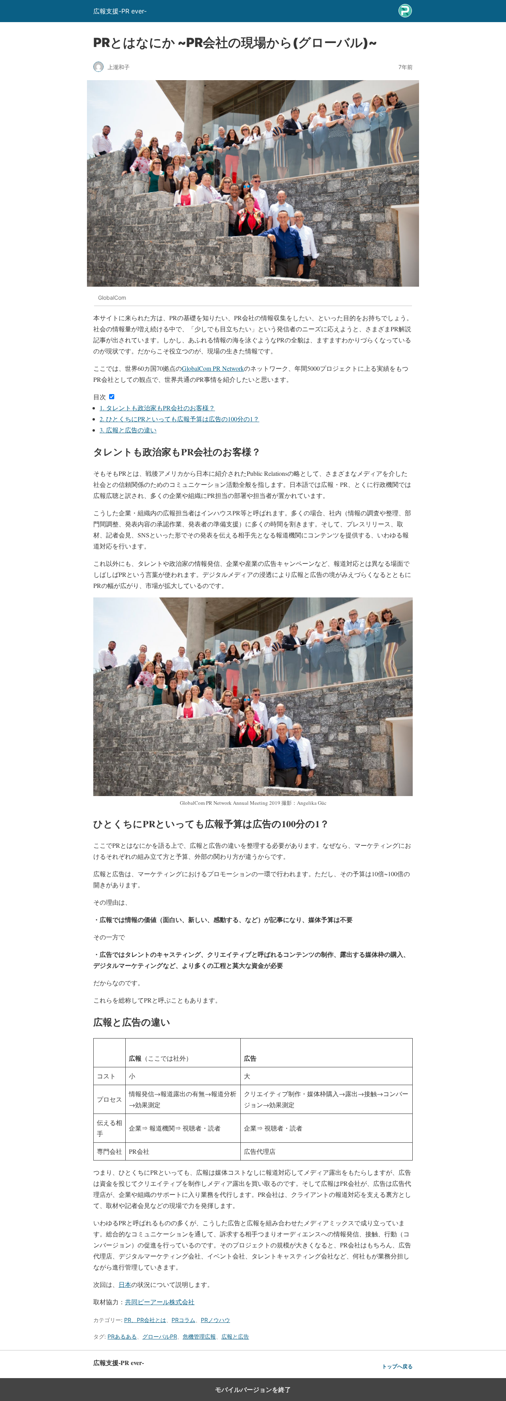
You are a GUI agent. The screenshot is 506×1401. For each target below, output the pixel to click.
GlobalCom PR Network (213, 368)
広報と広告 (235, 1336)
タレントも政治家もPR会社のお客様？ (157, 408)
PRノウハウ (215, 1319)
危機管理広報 (199, 1336)
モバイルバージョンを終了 (253, 1389)
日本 (125, 1284)
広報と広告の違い (128, 430)
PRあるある (122, 1336)
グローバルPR (159, 1336)
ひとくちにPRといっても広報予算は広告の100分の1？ (179, 419)
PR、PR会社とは (145, 1319)
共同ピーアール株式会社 (159, 1302)
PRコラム (183, 1319)
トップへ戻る (397, 1366)
